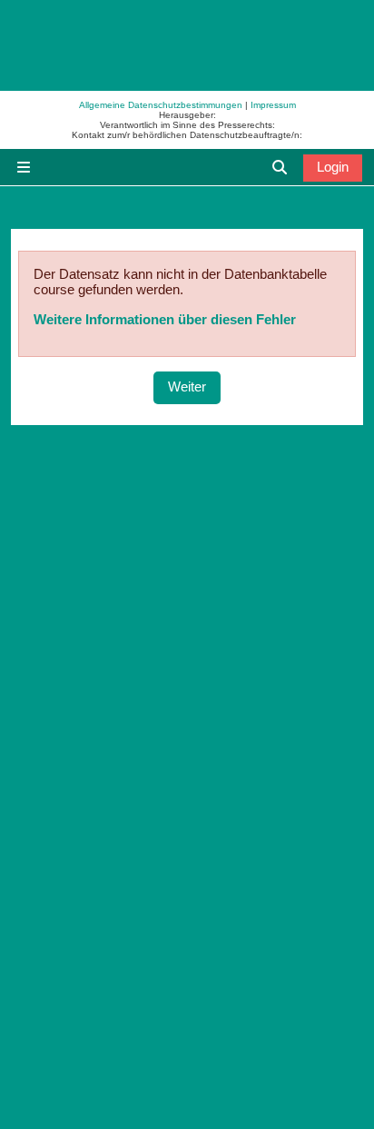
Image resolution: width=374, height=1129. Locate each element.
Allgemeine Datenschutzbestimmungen (160, 105)
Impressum (273, 105)
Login (333, 166)
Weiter (187, 386)
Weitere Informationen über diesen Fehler (165, 319)
